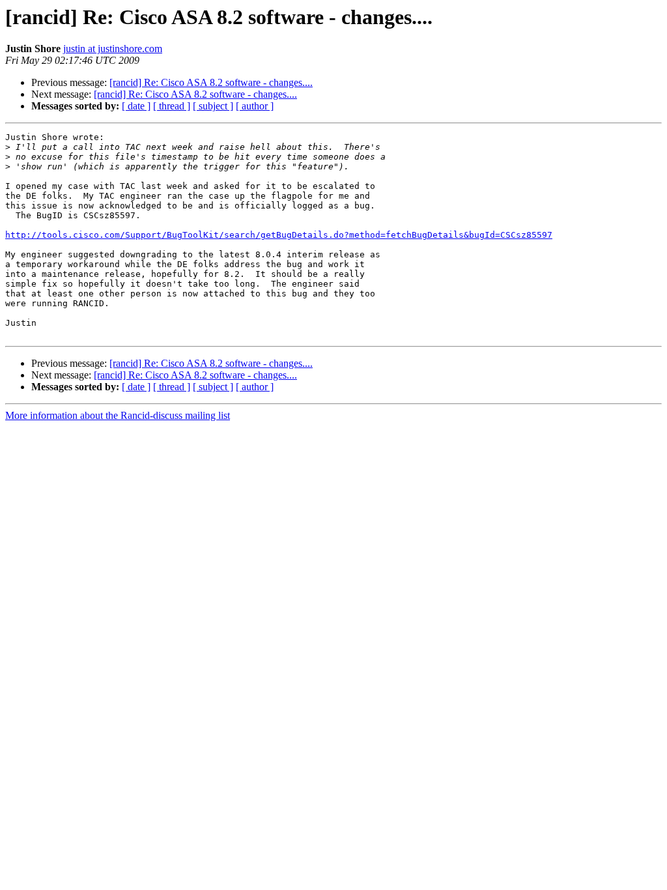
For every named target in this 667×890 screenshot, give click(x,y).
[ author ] (255, 105)
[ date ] (136, 105)
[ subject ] (213, 105)
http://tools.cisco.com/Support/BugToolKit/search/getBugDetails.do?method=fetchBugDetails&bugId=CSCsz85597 (278, 235)
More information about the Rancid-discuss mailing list (117, 415)
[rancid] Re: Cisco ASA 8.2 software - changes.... (211, 82)
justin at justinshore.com (112, 48)
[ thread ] (171, 105)
